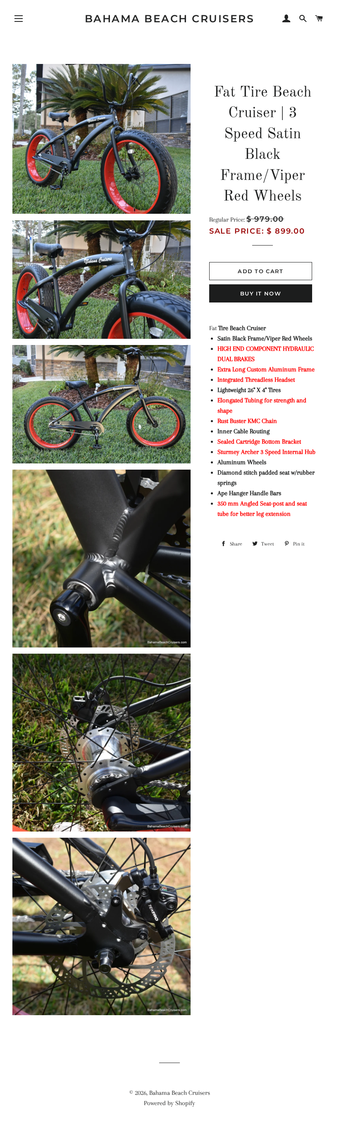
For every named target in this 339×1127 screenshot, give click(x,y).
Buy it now (260, 293)
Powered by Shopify (169, 1103)
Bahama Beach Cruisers (170, 18)
